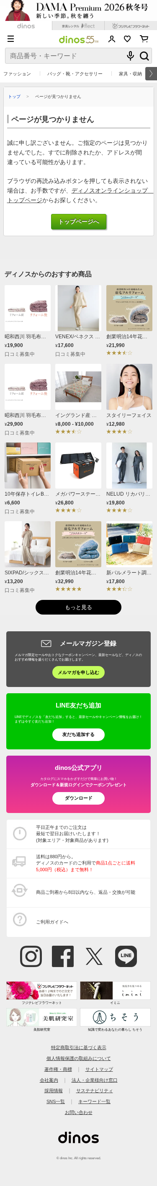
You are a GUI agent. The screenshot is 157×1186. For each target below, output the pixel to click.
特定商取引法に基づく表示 (78, 1047)
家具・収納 (130, 73)
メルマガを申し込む (78, 672)
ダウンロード (79, 797)
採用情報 (53, 1090)
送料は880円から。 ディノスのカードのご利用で (85, 863)
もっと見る (78, 607)
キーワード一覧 (94, 1101)
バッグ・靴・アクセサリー (75, 73)
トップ (14, 96)
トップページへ (78, 222)
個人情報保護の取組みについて (78, 1058)
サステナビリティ (94, 1090)
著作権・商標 (58, 1069)
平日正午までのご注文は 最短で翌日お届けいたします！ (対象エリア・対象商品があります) (72, 834)
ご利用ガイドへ (52, 921)
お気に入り (127, 39)
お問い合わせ (79, 1112)
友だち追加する (78, 734)
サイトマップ (99, 1069)
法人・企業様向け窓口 (95, 1080)
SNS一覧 (55, 1101)
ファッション (17, 73)
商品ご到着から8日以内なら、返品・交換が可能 (85, 892)
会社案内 (49, 1080)
